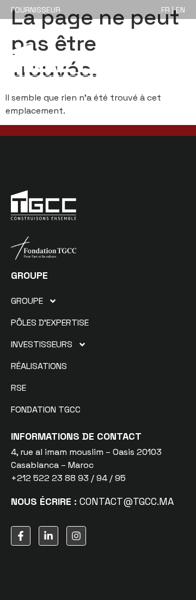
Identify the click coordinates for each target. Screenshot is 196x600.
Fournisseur (35, 10)
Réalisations (39, 366)
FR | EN (173, 10)
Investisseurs (41, 344)
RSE (18, 387)
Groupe (27, 301)
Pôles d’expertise (50, 322)
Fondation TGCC (46, 409)
